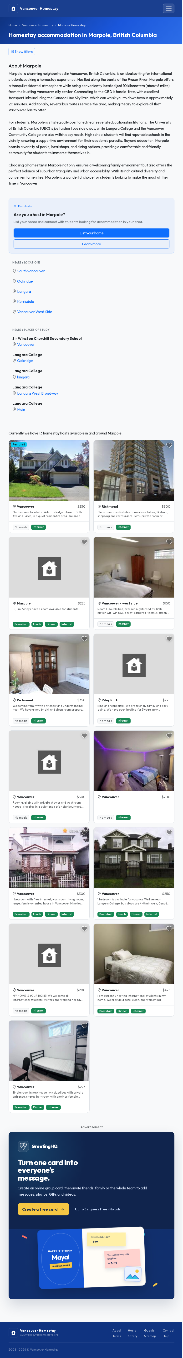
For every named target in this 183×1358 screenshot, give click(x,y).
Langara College (27, 354)
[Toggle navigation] (168, 9)
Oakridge (25, 281)
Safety (132, 1336)
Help (166, 1336)
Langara (24, 291)
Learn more (91, 244)
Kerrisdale (25, 301)
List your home (92, 233)
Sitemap (150, 1336)
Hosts (132, 1330)
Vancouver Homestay (37, 25)
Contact (168, 1330)
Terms (116, 1336)
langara (23, 377)
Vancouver (26, 344)
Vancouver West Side (34, 311)
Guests (149, 1330)
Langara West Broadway (37, 393)
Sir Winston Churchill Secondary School (47, 338)
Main (21, 409)
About (116, 1330)
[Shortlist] (84, 445)
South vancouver (31, 271)
